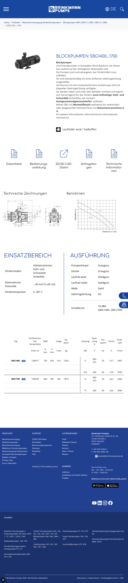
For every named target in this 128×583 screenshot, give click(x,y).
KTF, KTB (82, 544)
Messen (65, 454)
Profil (64, 439)
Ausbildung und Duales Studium (74, 475)
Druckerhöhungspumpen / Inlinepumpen (15, 547)
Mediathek (36, 451)
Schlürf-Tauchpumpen (42, 531)
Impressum (81, 578)
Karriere (65, 448)
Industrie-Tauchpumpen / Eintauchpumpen (15, 532)
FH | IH (19, 549)
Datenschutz (93, 578)
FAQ (34, 454)
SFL (56, 534)
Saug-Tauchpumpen (71, 536)
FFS (10, 557)
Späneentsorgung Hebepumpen (15, 451)
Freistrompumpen (70, 531)
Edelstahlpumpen (11, 541)
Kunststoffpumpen (70, 544)
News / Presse (68, 451)
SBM (56, 536)
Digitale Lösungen (9, 457)
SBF (34, 539)
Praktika (65, 478)
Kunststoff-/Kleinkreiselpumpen (14, 454)
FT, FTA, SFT (83, 531)
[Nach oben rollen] (123, 573)
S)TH (18, 536)
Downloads (36, 442)
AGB (121, 578)
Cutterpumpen (39, 544)
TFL (52, 534)
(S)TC (12, 536)
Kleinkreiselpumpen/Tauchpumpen (107, 539)
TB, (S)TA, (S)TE (25, 534)
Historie (65, 445)
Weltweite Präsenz (69, 442)
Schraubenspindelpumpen (15, 554)
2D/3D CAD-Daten (39, 439)
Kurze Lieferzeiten (9, 463)
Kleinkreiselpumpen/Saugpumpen (106, 531)
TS (7, 536)
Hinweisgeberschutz (109, 578)
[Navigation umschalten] (6, 9)
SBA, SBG (49, 536)
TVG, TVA (23, 541)
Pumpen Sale (7, 460)
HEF (24, 536)
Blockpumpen (39, 536)
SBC (44, 547)
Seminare (36, 448)
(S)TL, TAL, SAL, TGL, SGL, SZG (47, 532)
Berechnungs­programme (42, 445)
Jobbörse (66, 472)
